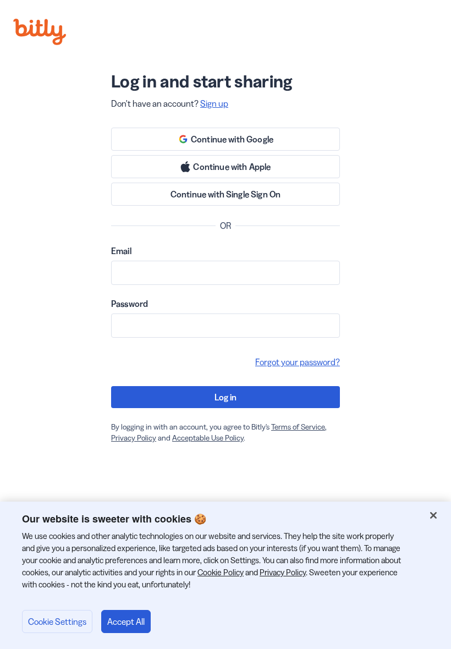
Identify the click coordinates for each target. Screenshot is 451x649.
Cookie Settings (57, 621)
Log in (226, 397)
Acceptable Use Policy (208, 438)
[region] (225, 575)
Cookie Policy (220, 572)
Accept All (126, 621)
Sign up (214, 103)
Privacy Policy (133, 438)
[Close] (433, 515)
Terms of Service (298, 427)
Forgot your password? (297, 361)
